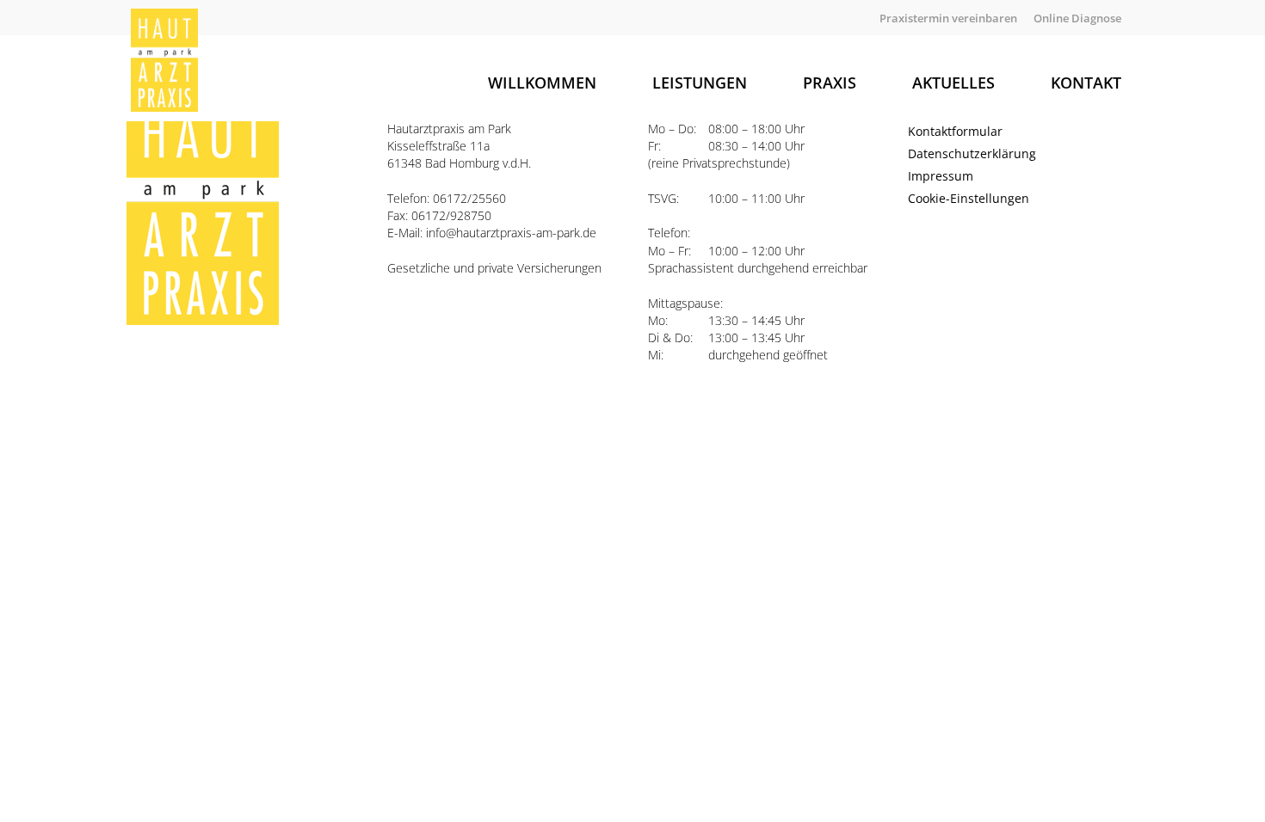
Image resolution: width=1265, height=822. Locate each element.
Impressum (940, 176)
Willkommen (542, 82)
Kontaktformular (955, 131)
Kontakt (1086, 82)
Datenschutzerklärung (972, 153)
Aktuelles (953, 82)
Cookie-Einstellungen (968, 198)
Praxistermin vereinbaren (948, 18)
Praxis (829, 82)
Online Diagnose (1077, 18)
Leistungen (699, 82)
